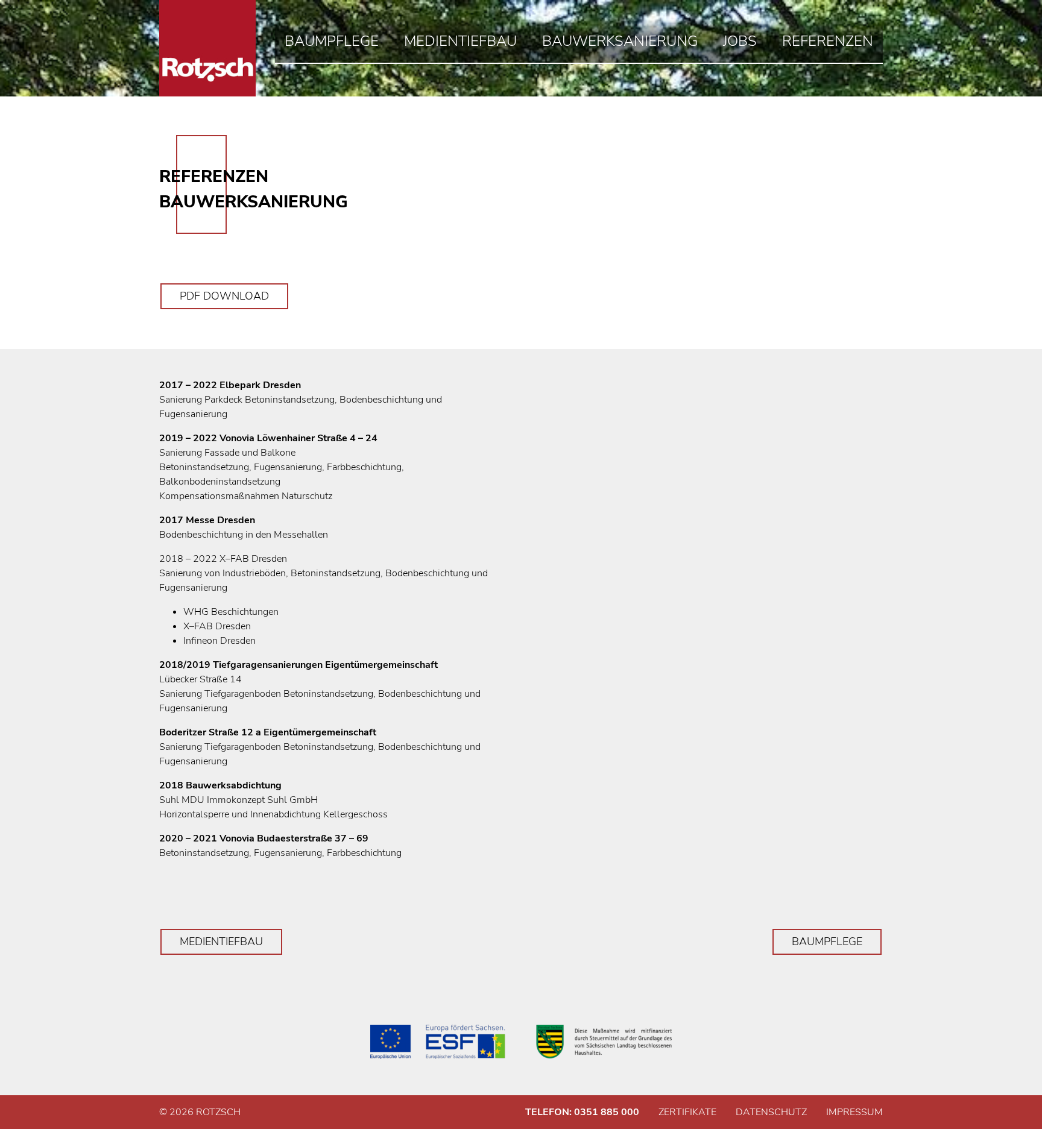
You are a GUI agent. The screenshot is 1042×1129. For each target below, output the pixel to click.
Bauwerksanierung (620, 41)
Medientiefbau (460, 41)
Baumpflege (332, 41)
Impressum (854, 1112)
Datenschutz (771, 1112)
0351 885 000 (606, 1112)
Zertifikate (687, 1112)
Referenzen (827, 41)
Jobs (740, 41)
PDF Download (224, 296)
